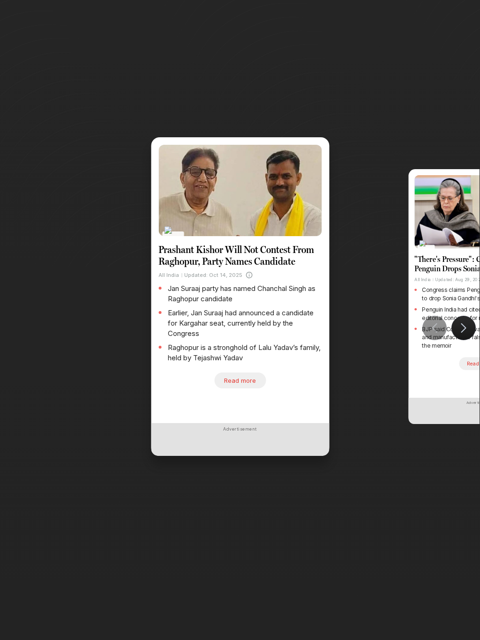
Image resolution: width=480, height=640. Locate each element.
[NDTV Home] (173, 236)
